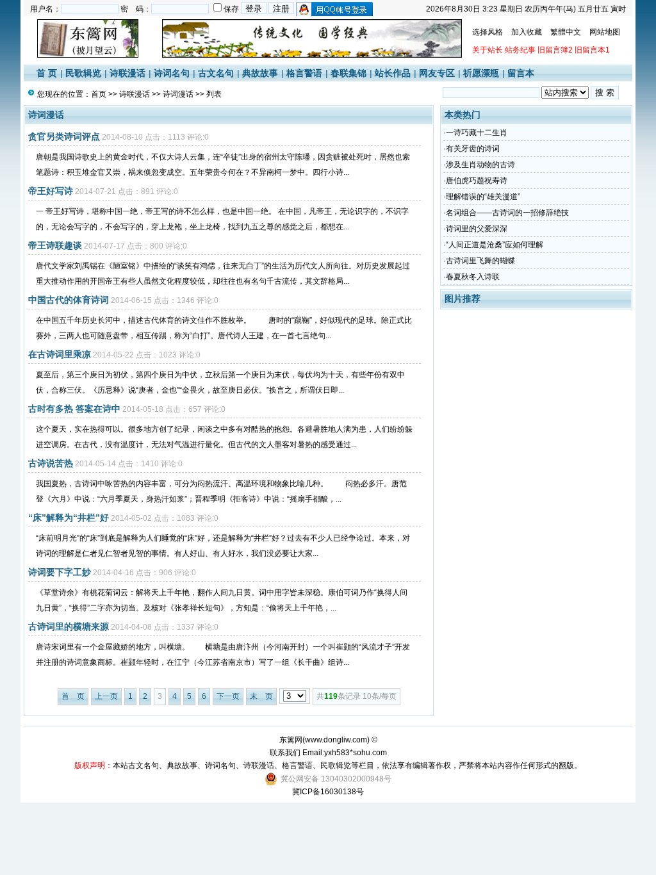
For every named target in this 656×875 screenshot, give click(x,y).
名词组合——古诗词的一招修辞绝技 (507, 212)
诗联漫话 (127, 73)
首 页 (47, 73)
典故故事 (260, 73)
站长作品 (393, 73)
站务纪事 (520, 49)
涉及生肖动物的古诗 (480, 164)
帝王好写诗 (50, 191)
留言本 (520, 73)
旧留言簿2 (555, 49)
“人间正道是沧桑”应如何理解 (494, 244)
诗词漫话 (178, 94)
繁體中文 (565, 32)
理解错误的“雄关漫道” (483, 196)
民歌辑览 (83, 73)
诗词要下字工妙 (59, 572)
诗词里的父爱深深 (476, 228)
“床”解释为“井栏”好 (68, 517)
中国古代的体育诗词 (68, 300)
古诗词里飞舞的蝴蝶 (480, 260)
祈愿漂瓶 (481, 73)
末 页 (261, 696)
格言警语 (304, 73)
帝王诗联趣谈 (55, 245)
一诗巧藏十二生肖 (476, 132)
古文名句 (216, 73)
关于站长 (487, 49)
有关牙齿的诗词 (473, 148)
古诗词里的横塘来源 (68, 626)
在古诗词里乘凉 (59, 354)
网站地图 (604, 32)
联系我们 (285, 752)
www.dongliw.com (336, 739)
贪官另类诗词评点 (64, 136)
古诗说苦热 (50, 463)
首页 (98, 94)
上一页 (106, 696)
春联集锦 (348, 73)
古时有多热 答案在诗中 (74, 409)
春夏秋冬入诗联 (473, 276)
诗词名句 (172, 73)
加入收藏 (526, 32)
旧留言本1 (592, 49)
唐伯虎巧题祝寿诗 (476, 180)
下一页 (228, 696)
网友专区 (437, 73)
